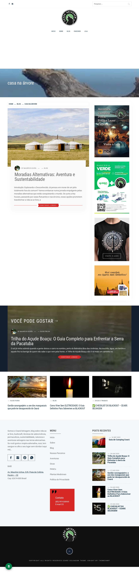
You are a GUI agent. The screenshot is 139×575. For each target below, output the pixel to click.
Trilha (47, 331)
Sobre (61, 31)
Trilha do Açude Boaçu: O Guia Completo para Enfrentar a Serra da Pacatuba (67, 341)
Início (53, 31)
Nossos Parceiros (57, 453)
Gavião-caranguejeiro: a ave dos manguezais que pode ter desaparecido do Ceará (119, 476)
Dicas (52, 464)
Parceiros (77, 31)
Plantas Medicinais (58, 474)
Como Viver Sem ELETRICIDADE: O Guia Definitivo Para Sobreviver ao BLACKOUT (119, 492)
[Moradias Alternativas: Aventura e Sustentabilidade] (48, 137)
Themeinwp (104, 560)
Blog (68, 31)
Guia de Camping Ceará (119, 439)
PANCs (53, 469)
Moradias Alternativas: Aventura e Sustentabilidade (45, 177)
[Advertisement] (69, 52)
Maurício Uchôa (30, 168)
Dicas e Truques (101, 401)
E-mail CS (59, 504)
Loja (86, 31)
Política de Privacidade (59, 479)
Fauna (17, 401)
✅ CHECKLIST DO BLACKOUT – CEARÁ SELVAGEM (117, 508)
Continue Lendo (48, 205)
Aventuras (54, 458)
